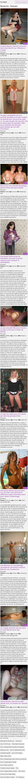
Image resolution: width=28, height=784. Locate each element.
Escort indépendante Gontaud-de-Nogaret (12, 747)
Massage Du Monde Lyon (7, 741)
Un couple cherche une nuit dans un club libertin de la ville (13, 629)
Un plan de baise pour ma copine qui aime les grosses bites (13, 415)
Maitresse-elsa (4, 750)
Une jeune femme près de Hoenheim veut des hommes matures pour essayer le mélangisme (11, 259)
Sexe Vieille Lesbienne (6, 765)
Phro (17, 768)
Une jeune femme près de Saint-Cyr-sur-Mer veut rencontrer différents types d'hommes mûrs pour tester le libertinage (13, 493)
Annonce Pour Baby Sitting (7, 774)
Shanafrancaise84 (5, 753)
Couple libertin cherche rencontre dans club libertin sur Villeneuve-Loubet (13, 48)
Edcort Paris (21, 771)
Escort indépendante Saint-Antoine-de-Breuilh (13, 759)
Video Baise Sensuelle (18, 744)
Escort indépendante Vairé (17, 750)
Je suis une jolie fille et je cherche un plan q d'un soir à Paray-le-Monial (13, 330)
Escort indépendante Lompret (8, 771)
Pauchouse (19, 741)
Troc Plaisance (20, 777)
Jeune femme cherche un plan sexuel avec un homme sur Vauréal (13, 702)
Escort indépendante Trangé (8, 762)
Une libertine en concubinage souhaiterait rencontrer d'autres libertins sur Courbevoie (12, 567)
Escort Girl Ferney (5, 744)
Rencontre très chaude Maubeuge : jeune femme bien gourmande (14, 187)
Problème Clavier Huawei (7, 768)
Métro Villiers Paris (5, 756)
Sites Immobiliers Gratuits (7, 777)
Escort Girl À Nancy (17, 753)
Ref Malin (3, 2)
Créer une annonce (21, 2)
